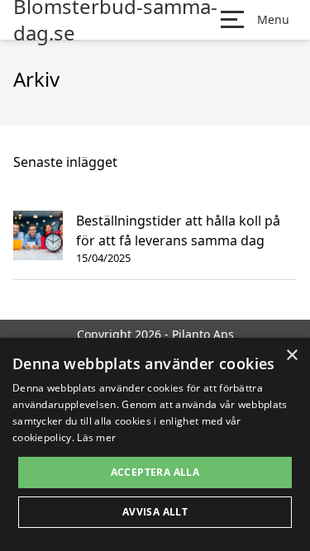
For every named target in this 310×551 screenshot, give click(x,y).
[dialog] (155, 444)
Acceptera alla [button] (155, 472)
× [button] (291, 355)
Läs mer (96, 437)
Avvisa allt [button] (155, 512)
